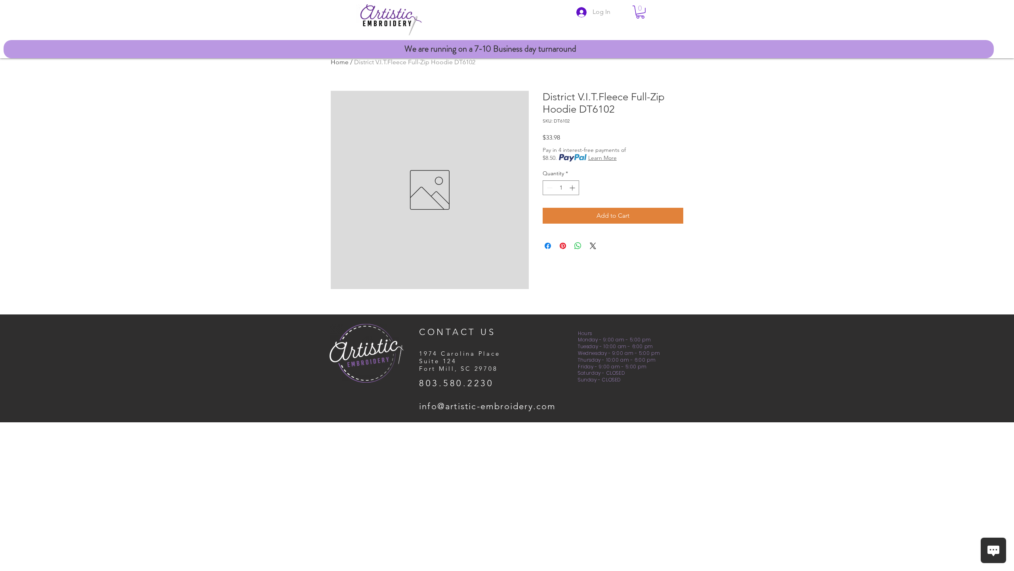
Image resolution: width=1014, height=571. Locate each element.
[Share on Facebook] (548, 246)
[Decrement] (549, 188)
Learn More (602, 157)
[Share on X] (593, 246)
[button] (640, 12)
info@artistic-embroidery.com (487, 406)
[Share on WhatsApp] (578, 246)
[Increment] (573, 188)
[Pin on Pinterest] (563, 246)
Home (340, 62)
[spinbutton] (561, 188)
